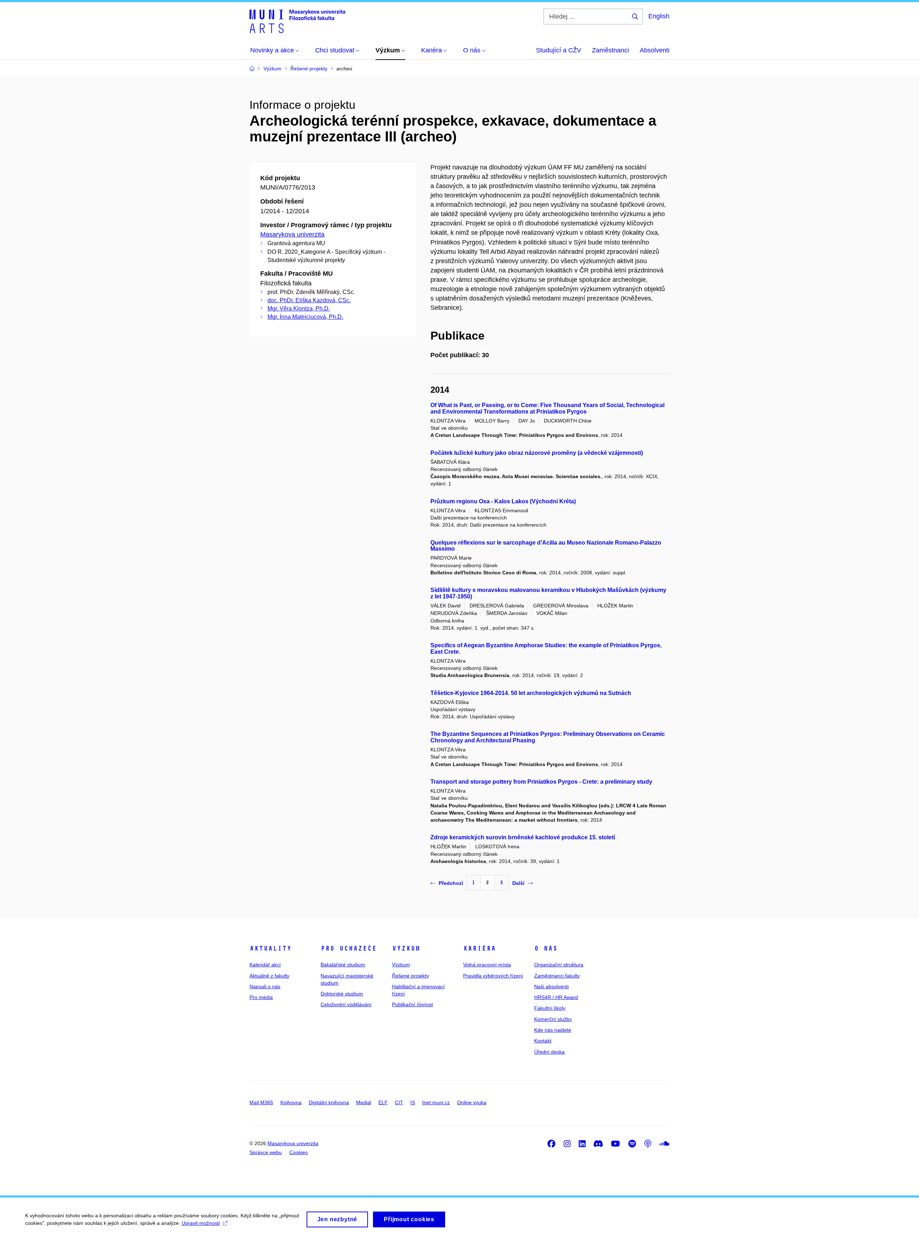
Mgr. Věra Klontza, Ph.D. (298, 308)
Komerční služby (553, 1019)
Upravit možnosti (201, 1223)
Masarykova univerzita (292, 234)
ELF (383, 1102)
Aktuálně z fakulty (269, 976)
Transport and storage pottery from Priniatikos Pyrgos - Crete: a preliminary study (541, 782)
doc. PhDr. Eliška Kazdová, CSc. (309, 300)
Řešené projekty (410, 976)
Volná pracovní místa (487, 964)
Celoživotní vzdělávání (346, 1004)
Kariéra (479, 948)
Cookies (298, 1152)
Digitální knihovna (329, 1102)
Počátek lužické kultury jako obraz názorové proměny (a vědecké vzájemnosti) (536, 453)
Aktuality (270, 948)
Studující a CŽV (558, 50)
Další (518, 883)
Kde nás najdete (552, 1030)
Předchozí (451, 883)
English (659, 16)
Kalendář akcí (265, 964)
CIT (399, 1102)
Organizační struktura (558, 964)
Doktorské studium (342, 994)
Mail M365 (261, 1102)
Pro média (261, 997)
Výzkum (406, 948)
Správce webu (265, 1152)
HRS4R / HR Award (556, 997)
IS (412, 1102)
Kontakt (542, 1041)
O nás (546, 948)
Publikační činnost (412, 1004)
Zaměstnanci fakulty (557, 976)
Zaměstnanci (610, 50)
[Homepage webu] (297, 21)
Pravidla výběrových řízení (493, 976)
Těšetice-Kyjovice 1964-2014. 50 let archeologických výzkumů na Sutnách (530, 693)
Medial (363, 1102)
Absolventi (655, 50)
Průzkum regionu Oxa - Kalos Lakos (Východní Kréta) (503, 501)
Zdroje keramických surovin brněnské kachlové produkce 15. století (522, 837)
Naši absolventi (551, 986)
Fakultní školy (549, 1008)
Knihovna (291, 1102)
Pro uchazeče (349, 948)
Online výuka (471, 1102)
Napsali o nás (264, 986)
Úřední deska (549, 1052)
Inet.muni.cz (436, 1102)
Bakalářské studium (343, 964)
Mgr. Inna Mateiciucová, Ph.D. (305, 317)
